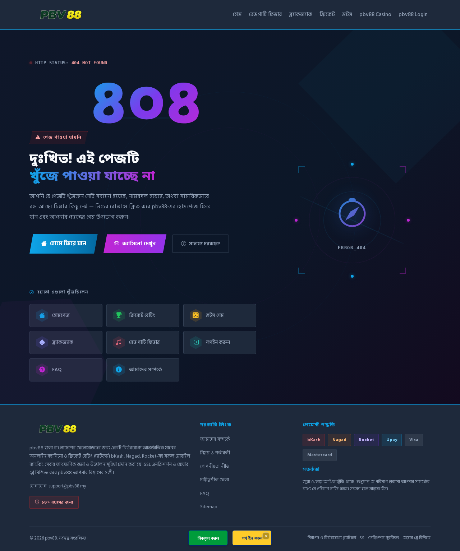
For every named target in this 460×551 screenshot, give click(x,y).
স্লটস (347, 14)
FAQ (204, 493)
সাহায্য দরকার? (204, 244)
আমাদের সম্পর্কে (215, 439)
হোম (237, 14)
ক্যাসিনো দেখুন (139, 243)
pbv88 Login (413, 14)
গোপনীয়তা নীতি (214, 467)
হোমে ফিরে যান (68, 243)
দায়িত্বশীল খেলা (214, 480)
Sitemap (208, 507)
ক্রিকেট (327, 14)
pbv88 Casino (375, 14)
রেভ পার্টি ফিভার (265, 14)
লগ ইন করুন (252, 537)
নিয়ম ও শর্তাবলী (215, 453)
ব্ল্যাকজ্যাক (300, 14)
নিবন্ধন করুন (208, 537)
